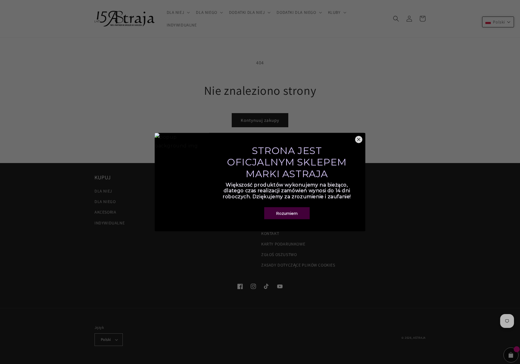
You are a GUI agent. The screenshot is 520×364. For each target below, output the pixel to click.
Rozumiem (287, 213)
